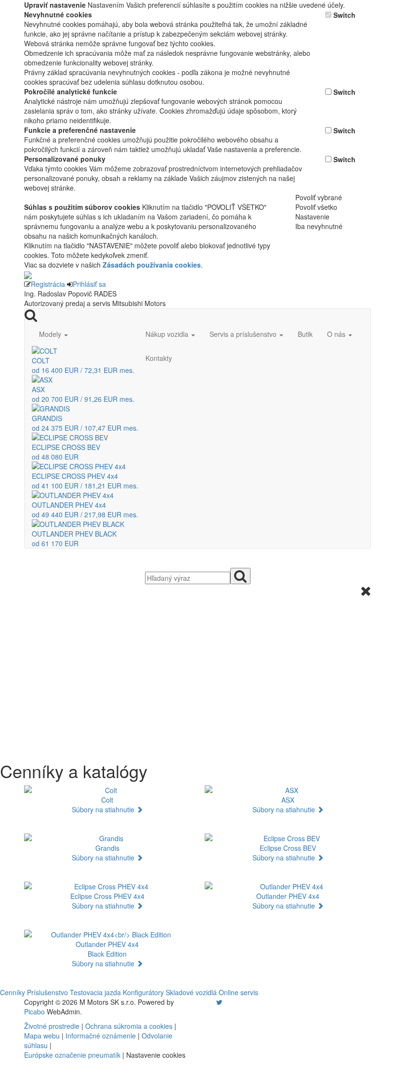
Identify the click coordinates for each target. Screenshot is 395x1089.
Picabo (34, 1011)
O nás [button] (337, 334)
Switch (344, 15)
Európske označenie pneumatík (72, 1055)
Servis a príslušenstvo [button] (244, 334)
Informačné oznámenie (101, 1035)
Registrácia (48, 284)
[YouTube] (210, 1002)
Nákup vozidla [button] (167, 334)
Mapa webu (42, 1035)
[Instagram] (213, 1002)
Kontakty (158, 358)
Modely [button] (51, 334)
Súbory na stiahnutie (104, 809)
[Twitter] (219, 1002)
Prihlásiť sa (89, 284)
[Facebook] (206, 1002)
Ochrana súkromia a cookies (128, 1026)
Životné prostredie (51, 1026)
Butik (305, 334)
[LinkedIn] (225, 1002)
